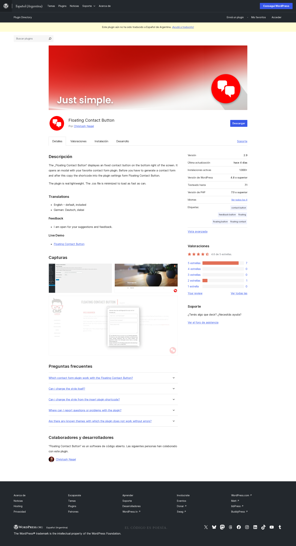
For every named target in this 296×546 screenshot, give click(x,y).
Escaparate (74, 495)
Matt (235, 500)
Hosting (18, 506)
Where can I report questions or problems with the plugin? (85, 410)
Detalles (57, 141)
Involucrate (183, 495)
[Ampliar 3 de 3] (173, 300)
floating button (220, 221)
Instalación (101, 141)
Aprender (127, 495)
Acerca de (20, 495)
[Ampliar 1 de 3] (107, 268)
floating (242, 214)
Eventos (181, 500)
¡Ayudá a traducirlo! (183, 27)
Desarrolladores (131, 506)
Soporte (242, 141)
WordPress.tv (131, 511)
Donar (182, 506)
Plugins (72, 506)
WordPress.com (241, 495)
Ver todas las (239, 293)
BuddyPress (239, 511)
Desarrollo (122, 141)
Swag (181, 511)
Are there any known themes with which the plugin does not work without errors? (100, 421)
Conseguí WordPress (276, 5)
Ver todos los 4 (239, 199)
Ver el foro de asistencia (203, 322)
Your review (195, 293)
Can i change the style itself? (67, 388)
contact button (238, 207)
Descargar (238, 123)
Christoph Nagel (84, 126)
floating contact (238, 221)
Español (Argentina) (57, 527)
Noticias (18, 500)
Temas (72, 500)
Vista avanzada (197, 231)
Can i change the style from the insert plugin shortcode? (84, 399)
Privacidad (20, 511)
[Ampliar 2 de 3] (173, 268)
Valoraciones (78, 141)
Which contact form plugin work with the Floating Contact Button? (91, 378)
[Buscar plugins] (50, 38)
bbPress (237, 506)
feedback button (227, 214)
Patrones (73, 511)
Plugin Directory (23, 17)
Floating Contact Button (69, 244)
